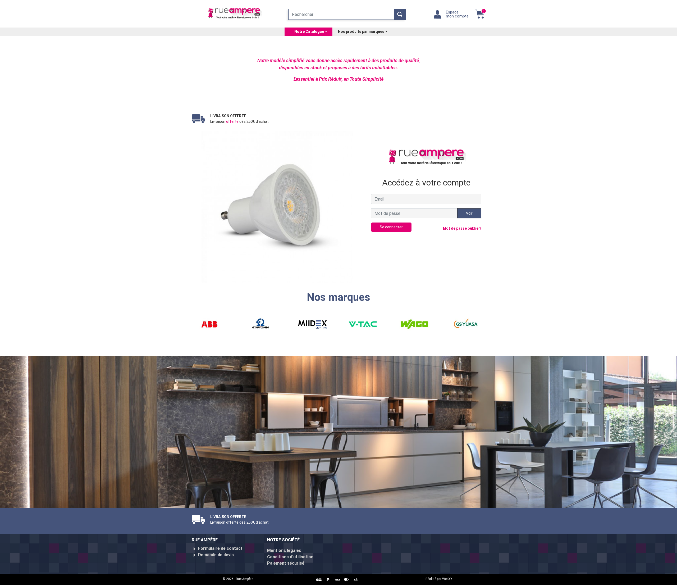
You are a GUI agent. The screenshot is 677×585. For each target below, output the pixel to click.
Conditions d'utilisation (290, 556)
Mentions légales (284, 550)
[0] (480, 16)
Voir (469, 213)
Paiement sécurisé (285, 563)
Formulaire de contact (220, 548)
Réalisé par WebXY (439, 579)
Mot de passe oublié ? (462, 228)
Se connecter (391, 227)
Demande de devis (216, 554)
